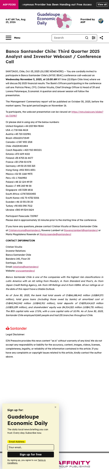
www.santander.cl (25, 270)
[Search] (86, 37)
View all (102, 4)
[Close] (55, 407)
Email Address (16, 441)
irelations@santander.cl (25, 266)
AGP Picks (9, 4)
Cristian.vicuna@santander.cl (24, 230)
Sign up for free (31, 454)
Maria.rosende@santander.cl (55, 234)
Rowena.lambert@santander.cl (81, 230)
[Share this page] (101, 38)
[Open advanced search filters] (93, 37)
